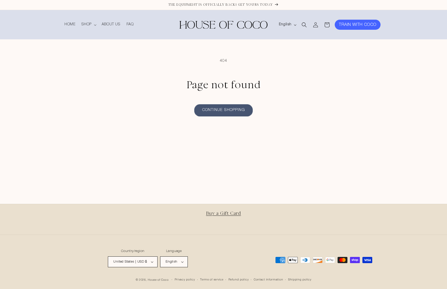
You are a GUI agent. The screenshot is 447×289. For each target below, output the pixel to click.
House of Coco (158, 280)
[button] (88, 24)
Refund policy (238, 279)
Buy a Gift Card (223, 213)
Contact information (268, 279)
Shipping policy (299, 279)
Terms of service (211, 279)
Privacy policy (185, 279)
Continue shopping (223, 110)
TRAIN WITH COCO (357, 25)
